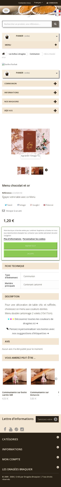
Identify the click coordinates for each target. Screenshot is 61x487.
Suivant (46, 169)
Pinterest (49, 205)
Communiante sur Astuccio (39, 393)
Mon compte (11, 459)
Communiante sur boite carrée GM (14, 393)
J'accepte (30, 254)
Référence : (7, 193)
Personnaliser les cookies (34, 239)
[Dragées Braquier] (6, 11)
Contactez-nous (24, 3)
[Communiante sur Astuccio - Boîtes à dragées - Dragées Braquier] (42, 376)
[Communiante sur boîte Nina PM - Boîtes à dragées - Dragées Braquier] (14, 376)
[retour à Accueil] (3, 54)
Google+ (36, 205)
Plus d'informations (13, 239)
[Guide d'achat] (30, 64)
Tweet (9, 205)
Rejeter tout (30, 246)
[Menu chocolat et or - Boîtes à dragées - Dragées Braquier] (23, 170)
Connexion (53, 3)
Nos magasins (11, 101)
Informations (11, 92)
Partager (22, 205)
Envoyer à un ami (14, 211)
